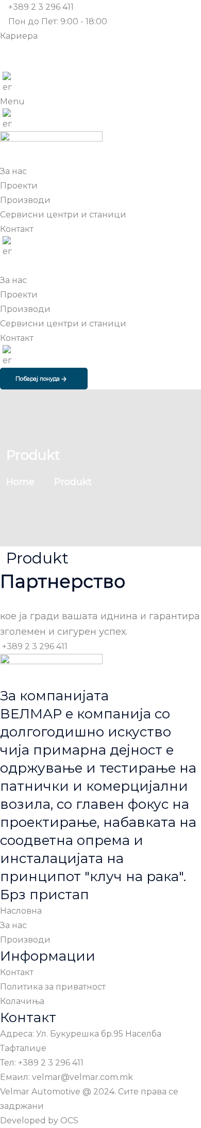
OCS (69, 1120)
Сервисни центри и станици (63, 323)
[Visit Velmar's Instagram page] (4, 65)
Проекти (19, 295)
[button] (100, 102)
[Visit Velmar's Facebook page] (4, 50)
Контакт (17, 338)
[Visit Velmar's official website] (7, 83)
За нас (13, 280)
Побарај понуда (38, 378)
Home (23, 482)
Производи (25, 309)
